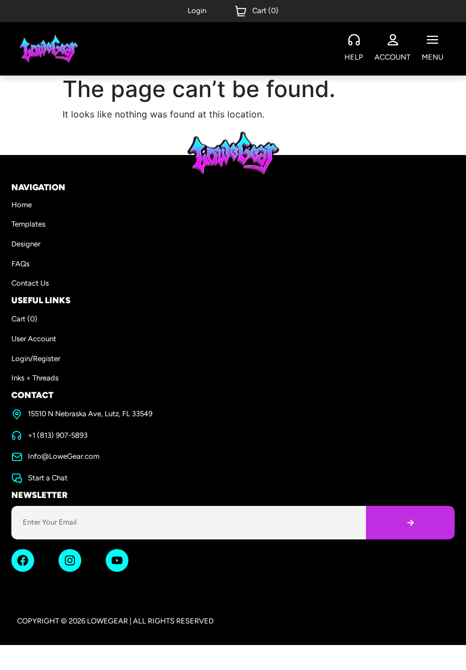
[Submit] (410, 522)
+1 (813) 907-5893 (58, 435)
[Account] (393, 40)
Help (353, 57)
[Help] (354, 40)
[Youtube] (117, 560)
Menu (432, 57)
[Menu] (432, 40)
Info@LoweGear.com (63, 456)
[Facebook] (22, 560)
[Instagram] (70, 560)
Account (392, 57)
